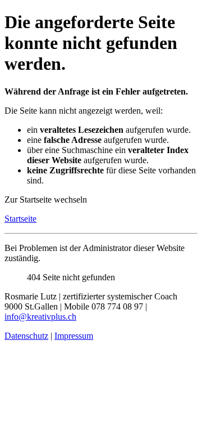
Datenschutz (26, 336)
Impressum (73, 336)
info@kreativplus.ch (40, 316)
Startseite (20, 218)
